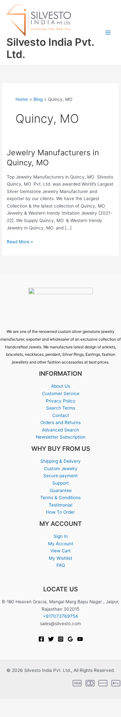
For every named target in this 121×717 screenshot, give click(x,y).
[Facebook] (41, 639)
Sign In (61, 536)
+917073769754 (60, 616)
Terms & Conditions (60, 497)
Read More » (20, 241)
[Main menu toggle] (108, 32)
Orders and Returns (60, 422)
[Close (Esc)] (58, 704)
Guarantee (61, 490)
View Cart (60, 550)
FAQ (60, 565)
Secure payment (60, 475)
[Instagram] (61, 639)
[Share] (41, 704)
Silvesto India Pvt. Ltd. (50, 48)
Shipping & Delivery (60, 461)
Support (60, 483)
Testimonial (60, 505)
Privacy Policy (61, 400)
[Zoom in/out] (7, 704)
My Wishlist (60, 558)
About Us (60, 386)
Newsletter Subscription (61, 437)
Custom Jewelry (60, 468)
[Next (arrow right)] (24, 713)
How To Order (60, 512)
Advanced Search (60, 429)
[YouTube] (80, 639)
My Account (60, 543)
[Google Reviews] (70, 639)
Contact (60, 415)
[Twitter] (51, 639)
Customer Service (60, 393)
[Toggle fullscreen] (24, 704)
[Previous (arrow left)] (7, 713)
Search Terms (60, 408)
